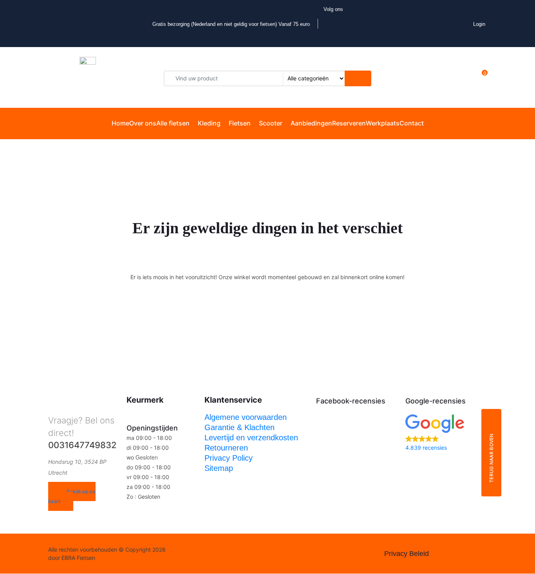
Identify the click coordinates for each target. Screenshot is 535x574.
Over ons (142, 123)
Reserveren (349, 123)
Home (120, 123)
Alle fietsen (173, 123)
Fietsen (240, 123)
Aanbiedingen (311, 123)
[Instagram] (206, 553)
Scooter (270, 123)
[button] (446, 433)
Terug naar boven (491, 458)
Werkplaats (382, 123)
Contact (411, 123)
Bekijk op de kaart (72, 496)
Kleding (209, 123)
